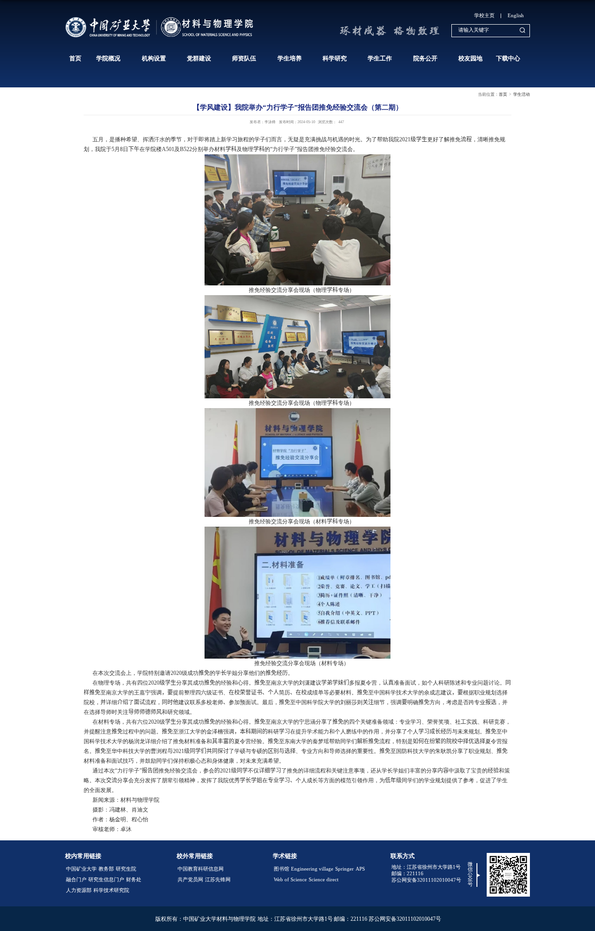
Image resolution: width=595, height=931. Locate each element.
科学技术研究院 (111, 890)
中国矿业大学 (81, 869)
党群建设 (199, 58)
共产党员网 (190, 879)
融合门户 (76, 879)
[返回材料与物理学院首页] (161, 18)
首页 (75, 58)
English (516, 15)
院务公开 (425, 58)
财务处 (133, 879)
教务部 (106, 869)
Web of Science (290, 879)
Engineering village (312, 869)
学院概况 (108, 58)
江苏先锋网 (218, 879)
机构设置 (154, 58)
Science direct (323, 879)
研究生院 (126, 869)
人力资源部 (79, 890)
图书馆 (281, 869)
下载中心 (508, 58)
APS (360, 869)
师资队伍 (244, 58)
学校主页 (484, 15)
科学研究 (335, 58)
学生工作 (380, 58)
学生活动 (521, 94)
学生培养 (290, 58)
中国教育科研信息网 (201, 869)
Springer (344, 869)
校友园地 (470, 58)
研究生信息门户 (106, 879)
